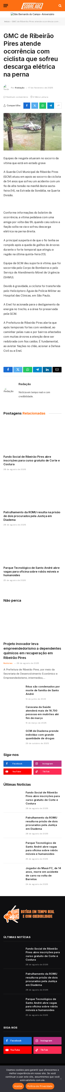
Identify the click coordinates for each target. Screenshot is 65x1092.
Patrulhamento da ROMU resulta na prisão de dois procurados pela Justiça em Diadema (31, 515)
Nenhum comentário (17, 97)
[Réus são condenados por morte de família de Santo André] (13, 690)
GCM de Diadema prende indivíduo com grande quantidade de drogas (42, 734)
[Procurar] (60, 5)
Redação (19, 88)
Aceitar (18, 1086)
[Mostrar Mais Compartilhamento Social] (58, 106)
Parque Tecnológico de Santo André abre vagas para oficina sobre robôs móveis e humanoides (31, 571)
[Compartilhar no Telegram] (50, 106)
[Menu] (5, 5)
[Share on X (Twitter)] (34, 106)
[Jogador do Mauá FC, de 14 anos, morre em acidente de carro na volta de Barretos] (13, 872)
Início (7, 21)
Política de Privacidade (40, 1086)
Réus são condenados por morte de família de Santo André (43, 690)
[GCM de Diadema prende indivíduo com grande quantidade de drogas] (13, 735)
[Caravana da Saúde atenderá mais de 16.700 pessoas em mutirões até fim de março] (13, 711)
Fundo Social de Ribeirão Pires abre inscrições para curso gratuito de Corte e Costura (31, 460)
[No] (60, 1078)
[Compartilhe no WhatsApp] (42, 106)
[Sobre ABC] (32, 5)
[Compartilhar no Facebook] (26, 106)
